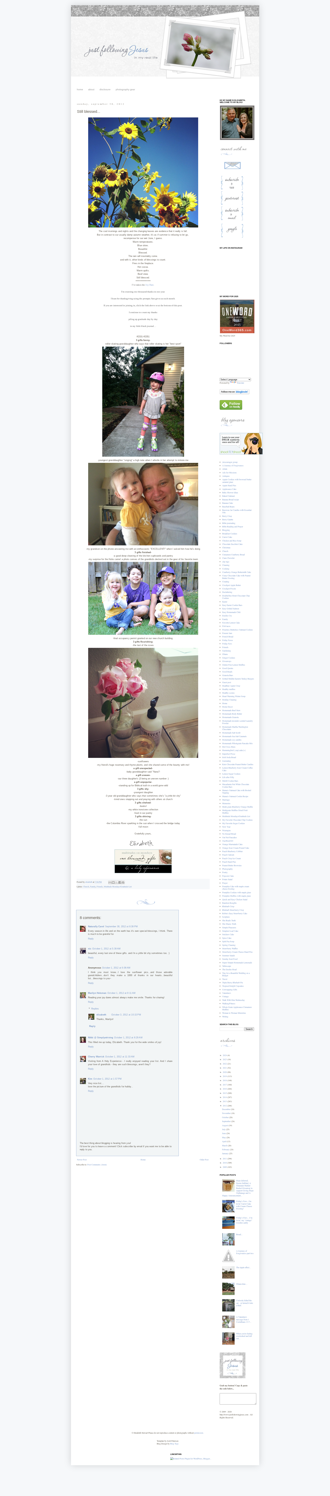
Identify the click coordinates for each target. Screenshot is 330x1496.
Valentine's (226, 993)
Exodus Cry (227, 615)
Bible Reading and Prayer (232, 526)
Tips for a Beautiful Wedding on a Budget (236, 974)
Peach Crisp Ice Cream (231, 858)
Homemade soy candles (231, 739)
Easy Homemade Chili (231, 612)
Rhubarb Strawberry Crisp (233, 910)
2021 (225, 1067)
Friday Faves (227, 640)
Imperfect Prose (228, 753)
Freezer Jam (227, 633)
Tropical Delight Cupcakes (233, 985)
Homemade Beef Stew (231, 710)
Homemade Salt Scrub (231, 732)
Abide (224, 468)
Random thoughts (229, 902)
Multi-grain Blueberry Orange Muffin (237, 806)
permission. (199, 1432)
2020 (225, 1072)
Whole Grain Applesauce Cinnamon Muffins (237, 1008)
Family (93, 886)
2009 (225, 1167)
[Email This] (110, 882)
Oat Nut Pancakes (229, 837)
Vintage (225, 996)
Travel (224, 979)
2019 (225, 1076)
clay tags (225, 561)
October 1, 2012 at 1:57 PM (107, 1079)
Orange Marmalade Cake (232, 844)
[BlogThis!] (113, 882)
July (224, 1129)
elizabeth (101, 1014)
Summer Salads (228, 955)
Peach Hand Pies (229, 861)
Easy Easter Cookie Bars (232, 605)
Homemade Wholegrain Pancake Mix (237, 743)
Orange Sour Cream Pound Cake (235, 847)
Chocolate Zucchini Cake (232, 544)
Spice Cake (226, 938)
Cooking (225, 568)
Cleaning (225, 565)
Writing (225, 1016)
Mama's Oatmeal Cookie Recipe (235, 796)
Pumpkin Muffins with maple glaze (236, 895)
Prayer (225, 883)
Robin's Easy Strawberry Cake (234, 913)
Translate (240, 382)
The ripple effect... (243, 1267)
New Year (226, 826)
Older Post (204, 1159)
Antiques (226, 476)
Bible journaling (228, 523)
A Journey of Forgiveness (233, 465)
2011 (225, 1158)
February (226, 1149)
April (224, 1141)
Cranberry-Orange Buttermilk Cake (236, 572)
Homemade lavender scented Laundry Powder (237, 722)
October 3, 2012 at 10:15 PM (126, 1014)
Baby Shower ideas (230, 492)
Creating (225, 581)
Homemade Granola (230, 717)
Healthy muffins (228, 689)
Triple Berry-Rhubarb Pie (232, 982)
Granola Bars (227, 675)
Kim (90, 1079)
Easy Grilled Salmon (230, 608)
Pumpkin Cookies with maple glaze (236, 892)
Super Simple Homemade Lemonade (237, 962)
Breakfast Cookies (229, 533)
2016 (225, 1088)
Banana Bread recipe (230, 499)
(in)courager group (230, 462)
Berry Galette (227, 519)
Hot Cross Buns (228, 746)
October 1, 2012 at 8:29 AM (128, 1037)
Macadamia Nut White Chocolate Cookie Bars (235, 785)
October (225, 1117)
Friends (100, 886)
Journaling (226, 760)
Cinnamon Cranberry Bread (233, 554)
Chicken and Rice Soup (231, 540)
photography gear (125, 89)
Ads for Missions (229, 472)
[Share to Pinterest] (123, 882)
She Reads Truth (229, 920)
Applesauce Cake (229, 489)
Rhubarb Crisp (228, 906)
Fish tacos (226, 626)
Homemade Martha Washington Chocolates (235, 728)
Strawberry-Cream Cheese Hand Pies (237, 951)
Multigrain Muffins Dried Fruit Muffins (235, 811)
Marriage (226, 799)
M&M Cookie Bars (230, 780)
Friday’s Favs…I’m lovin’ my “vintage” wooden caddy (244, 1220)
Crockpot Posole (229, 588)
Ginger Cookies (228, 657)
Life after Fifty (228, 777)
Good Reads (227, 671)
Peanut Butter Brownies (232, 865)
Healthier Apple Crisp (231, 685)
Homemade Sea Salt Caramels (234, 736)
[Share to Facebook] (120, 882)
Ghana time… (242, 1283)
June (224, 1133)
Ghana (225, 654)
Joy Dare (149, 285)
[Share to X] (116, 882)
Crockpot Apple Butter (231, 585)
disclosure (105, 89)
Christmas (226, 547)
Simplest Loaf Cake (230, 930)
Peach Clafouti (228, 854)
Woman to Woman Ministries (234, 1012)
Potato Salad (227, 879)
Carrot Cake (227, 537)
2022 (225, 1063)
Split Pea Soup (228, 941)
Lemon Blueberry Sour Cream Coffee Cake (237, 768)
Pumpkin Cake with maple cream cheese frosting (235, 887)
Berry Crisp (227, 516)
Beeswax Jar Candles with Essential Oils (236, 511)
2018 (225, 1080)
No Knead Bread (229, 833)
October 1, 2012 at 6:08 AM (116, 967)
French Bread (227, 636)
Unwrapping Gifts (229, 989)
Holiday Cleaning (229, 699)
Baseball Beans (228, 506)
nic (89, 948)
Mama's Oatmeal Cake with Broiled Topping (236, 791)
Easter (224, 601)
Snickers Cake (228, 934)
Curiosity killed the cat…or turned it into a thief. (244, 1303)
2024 (225, 1055)
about (91, 89)
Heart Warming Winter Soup (233, 696)
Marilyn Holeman (97, 993)
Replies (95, 1008)
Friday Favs (227, 643)
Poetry (225, 872)
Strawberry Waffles (230, 948)
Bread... (239, 1234)
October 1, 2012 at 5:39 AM (106, 948)
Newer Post (82, 1159)
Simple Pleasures (229, 927)
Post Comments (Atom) (97, 1164)
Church (86, 886)
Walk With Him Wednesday (233, 1000)
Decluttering (227, 592)
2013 (225, 1101)
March (225, 1145)
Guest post (226, 682)
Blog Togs (174, 1443)
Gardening (226, 650)
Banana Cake (227, 503)
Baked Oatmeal (228, 495)
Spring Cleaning (228, 945)
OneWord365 (227, 840)
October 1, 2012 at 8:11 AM (121, 993)
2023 (225, 1059)
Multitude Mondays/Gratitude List (118, 886)
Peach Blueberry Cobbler (232, 851)
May (224, 1137)
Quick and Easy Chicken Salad (234, 899)
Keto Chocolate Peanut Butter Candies (237, 764)
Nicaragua (226, 830)
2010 (225, 1162)
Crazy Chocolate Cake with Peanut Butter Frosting (236, 576)
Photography (227, 868)
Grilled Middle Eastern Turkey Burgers (238, 678)
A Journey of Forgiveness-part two (245, 1252)
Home (143, 1159)
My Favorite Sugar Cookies (233, 823)
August (225, 1125)
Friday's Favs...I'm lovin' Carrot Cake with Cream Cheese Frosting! (244, 1205)
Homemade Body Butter (232, 713)
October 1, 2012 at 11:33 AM (120, 1056)
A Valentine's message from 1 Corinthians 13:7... (243, 1319)
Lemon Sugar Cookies (231, 773)
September (226, 1121)
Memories (226, 803)
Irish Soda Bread (229, 757)
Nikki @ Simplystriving (100, 1037)
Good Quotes (227, 668)
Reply (91, 938)
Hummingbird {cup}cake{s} (234, 750)
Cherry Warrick (96, 1056)
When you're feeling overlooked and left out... (244, 1336)
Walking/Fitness (228, 1003)
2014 (225, 1097)
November (226, 1113)
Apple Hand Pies (229, 485)
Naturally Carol (96, 926)
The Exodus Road (229, 969)
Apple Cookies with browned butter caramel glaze (236, 480)
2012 (225, 1105)
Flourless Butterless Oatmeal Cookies (237, 629)
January (225, 1153)
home (80, 89)
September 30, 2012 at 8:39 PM (121, 926)
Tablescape (226, 966)
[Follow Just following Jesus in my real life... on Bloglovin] (234, 393)
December (226, 1109)
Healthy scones (228, 692)
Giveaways (226, 661)
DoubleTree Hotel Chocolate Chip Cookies (236, 596)
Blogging (226, 530)
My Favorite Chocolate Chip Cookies (237, 819)
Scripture (226, 916)
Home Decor (227, 706)
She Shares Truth (229, 923)
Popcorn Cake (228, 875)
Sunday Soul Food (230, 959)
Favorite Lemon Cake (231, 622)
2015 (225, 1093)
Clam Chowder (228, 558)
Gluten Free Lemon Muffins (233, 664)
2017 (225, 1084)
